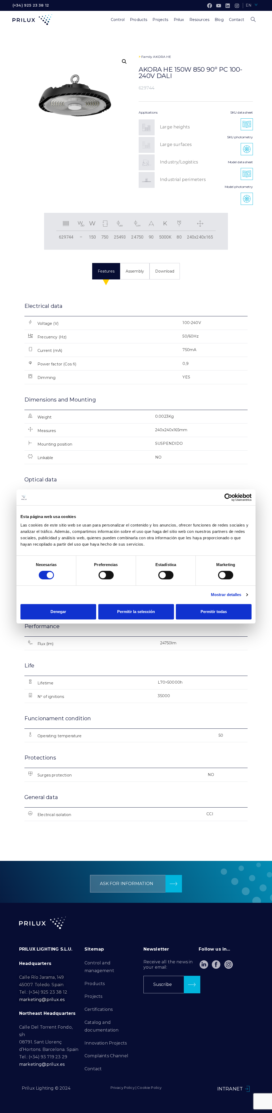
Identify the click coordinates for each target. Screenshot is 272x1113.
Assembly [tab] (135, 271)
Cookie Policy (149, 1087)
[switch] (106, 575)
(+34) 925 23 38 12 (30, 5)
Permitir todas (214, 611)
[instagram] (236, 5)
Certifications (98, 1009)
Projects (93, 996)
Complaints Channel (106, 1055)
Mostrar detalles (226, 594)
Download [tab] (164, 271)
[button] (124, 61)
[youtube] (218, 5)
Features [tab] (106, 271)
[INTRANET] (247, 1089)
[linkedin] (227, 5)
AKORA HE (162, 57)
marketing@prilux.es (42, 999)
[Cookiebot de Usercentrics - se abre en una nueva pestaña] (228, 497)
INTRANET (230, 1089)
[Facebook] (209, 5)
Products (94, 983)
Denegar (58, 611)
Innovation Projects (105, 1043)
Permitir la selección (136, 611)
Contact (93, 1068)
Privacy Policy (122, 1087)
